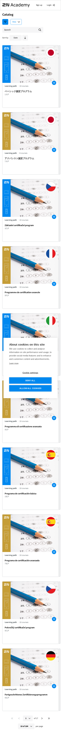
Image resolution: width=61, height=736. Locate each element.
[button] (25, 38)
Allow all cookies (30, 388)
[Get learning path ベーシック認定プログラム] (54, 83)
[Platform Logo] (16, 5)
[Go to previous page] (19, 718)
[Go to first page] (12, 718)
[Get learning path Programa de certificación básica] (54, 485)
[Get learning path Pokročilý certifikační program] (54, 619)
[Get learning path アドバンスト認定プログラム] (54, 150)
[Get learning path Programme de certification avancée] (54, 284)
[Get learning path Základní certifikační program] (54, 217)
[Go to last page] (49, 718)
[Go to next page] (42, 718)
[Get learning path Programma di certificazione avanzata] (54, 418)
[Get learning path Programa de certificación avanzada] (54, 552)
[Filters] (5, 22)
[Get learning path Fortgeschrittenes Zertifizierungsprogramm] (54, 686)
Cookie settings (30, 373)
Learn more (13, 363)
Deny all (30, 381)
